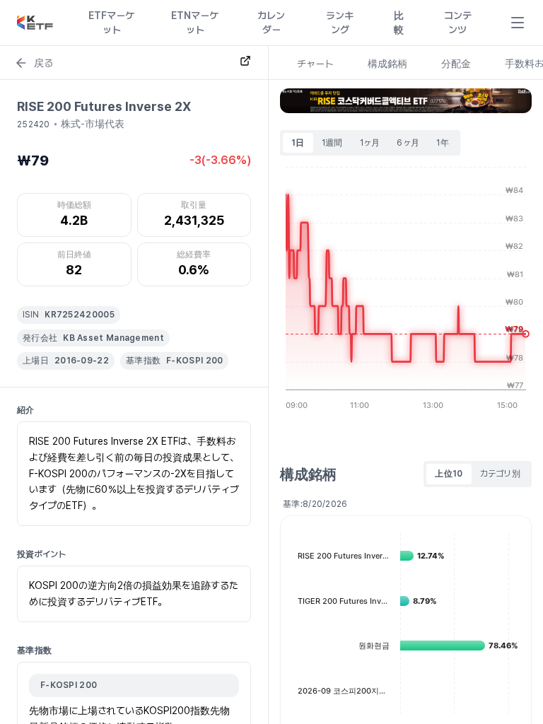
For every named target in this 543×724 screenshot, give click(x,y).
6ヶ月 (408, 143)
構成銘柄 (387, 63)
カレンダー (271, 22)
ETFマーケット (111, 22)
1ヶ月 (370, 143)
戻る (43, 63)
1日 (298, 143)
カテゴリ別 (500, 474)
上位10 (448, 474)
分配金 (456, 63)
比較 (399, 22)
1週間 (332, 143)
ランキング (340, 22)
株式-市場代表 (92, 123)
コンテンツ (458, 22)
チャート (315, 63)
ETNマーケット (194, 22)
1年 (442, 143)
